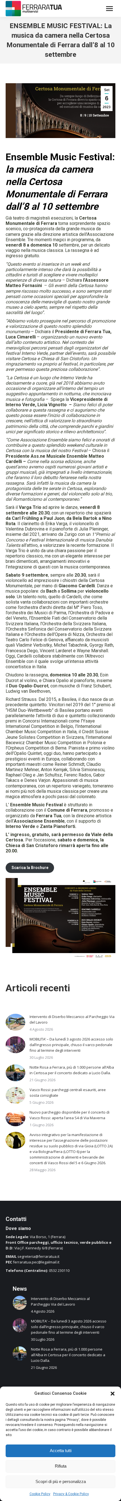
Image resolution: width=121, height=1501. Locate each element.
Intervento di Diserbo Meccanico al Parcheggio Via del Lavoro (72, 1019)
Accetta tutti (60, 1450)
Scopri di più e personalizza (60, 1481)
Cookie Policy (40, 1494)
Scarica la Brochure (30, 867)
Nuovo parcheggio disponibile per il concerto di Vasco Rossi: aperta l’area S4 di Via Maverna (69, 1115)
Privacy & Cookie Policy (71, 1494)
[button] (112, 1393)
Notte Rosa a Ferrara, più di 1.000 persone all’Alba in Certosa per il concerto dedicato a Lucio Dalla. (72, 1070)
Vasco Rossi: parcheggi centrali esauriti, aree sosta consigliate (68, 1092)
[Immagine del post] (15, 1022)
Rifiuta (60, 1466)
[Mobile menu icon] (109, 8)
